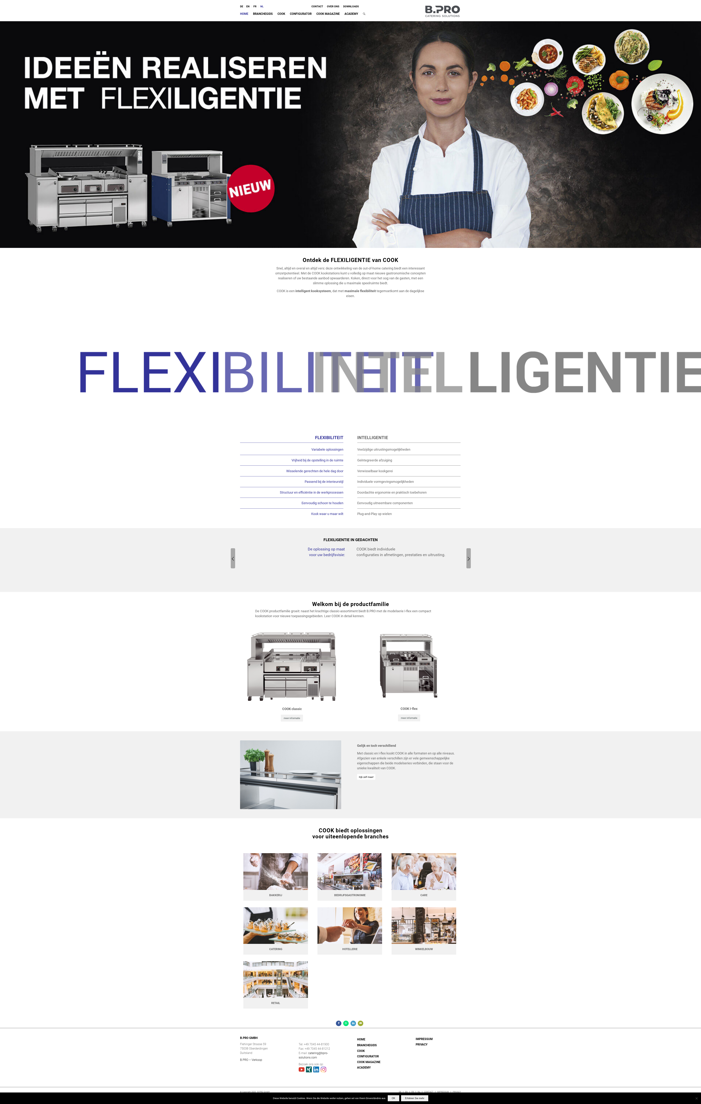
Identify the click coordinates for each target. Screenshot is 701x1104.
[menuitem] (242, 6)
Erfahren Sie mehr (414, 1098)
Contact (317, 6)
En (248, 6)
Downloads (351, 6)
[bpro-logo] (442, 10)
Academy (364, 1067)
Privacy (422, 1044)
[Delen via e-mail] (360, 1023)
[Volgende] (468, 558)
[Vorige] (233, 558)
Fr (254, 6)
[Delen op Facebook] (338, 1023)
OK (393, 1098)
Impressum (424, 1039)
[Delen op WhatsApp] (346, 1023)
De (241, 6)
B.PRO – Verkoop (251, 1060)
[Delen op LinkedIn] (353, 1023)
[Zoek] (364, 13)
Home (361, 1039)
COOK (361, 1051)
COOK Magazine (368, 1062)
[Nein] (696, 1098)
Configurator (368, 1056)
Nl (262, 6)
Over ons (333, 6)
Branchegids (367, 1045)
